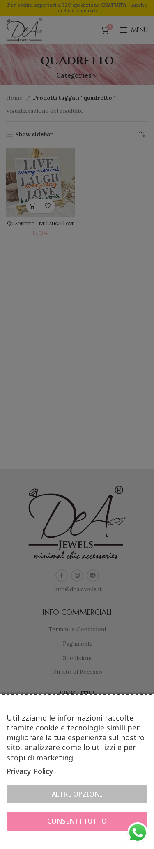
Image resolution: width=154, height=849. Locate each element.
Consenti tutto (77, 821)
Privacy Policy (30, 771)
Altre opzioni (77, 794)
